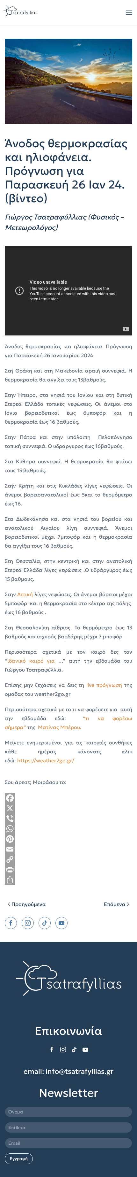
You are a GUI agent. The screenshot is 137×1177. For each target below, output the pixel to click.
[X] (68, 808)
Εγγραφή (19, 1158)
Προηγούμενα (28, 904)
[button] (129, 13)
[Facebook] (68, 798)
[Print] (68, 870)
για (51, 661)
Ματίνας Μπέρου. (59, 727)
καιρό (38, 661)
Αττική (25, 594)
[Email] (68, 849)
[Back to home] (21, 13)
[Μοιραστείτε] (68, 880)
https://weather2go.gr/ (45, 760)
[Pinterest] (68, 839)
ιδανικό (18, 661)
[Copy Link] (68, 859)
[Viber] (68, 818)
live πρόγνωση (104, 685)
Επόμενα (115, 904)
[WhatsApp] (68, 829)
